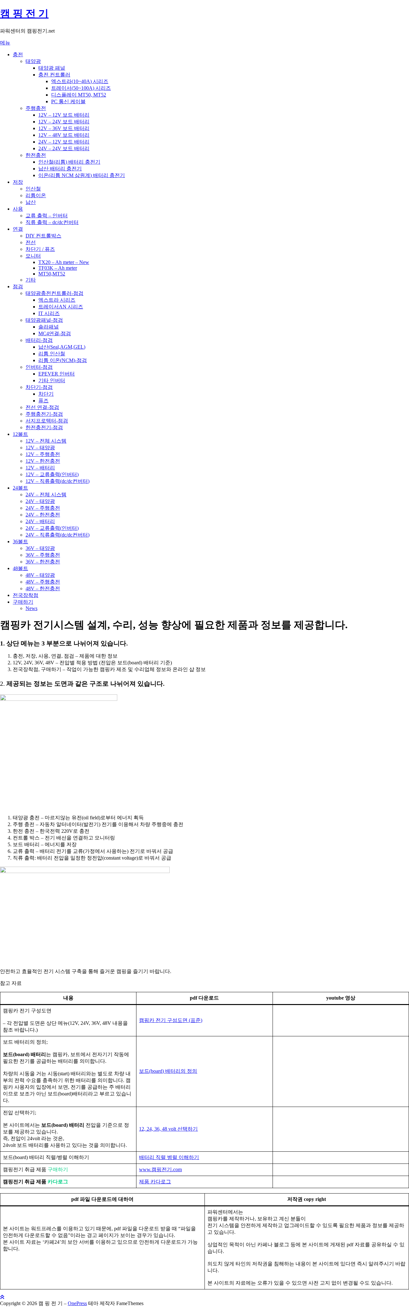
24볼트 (20, 488)
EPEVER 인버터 (56, 373)
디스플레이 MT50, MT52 (78, 94)
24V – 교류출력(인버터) (52, 528)
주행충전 (36, 108)
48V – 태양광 (40, 575)
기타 (31, 279)
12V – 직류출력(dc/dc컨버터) (57, 481)
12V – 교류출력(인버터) (52, 474)
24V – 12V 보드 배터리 (63, 141)
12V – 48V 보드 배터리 (63, 135)
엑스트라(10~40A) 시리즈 (79, 81)
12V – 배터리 (40, 467)
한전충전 (36, 155)
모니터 (33, 256)
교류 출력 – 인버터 (47, 215)
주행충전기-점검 (44, 414)
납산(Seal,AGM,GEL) (61, 347)
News (31, 608)
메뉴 (5, 42)
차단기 (46, 394)
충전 (18, 54)
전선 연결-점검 (42, 407)
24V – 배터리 (40, 521)
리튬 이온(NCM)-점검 (62, 360)
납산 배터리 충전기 (60, 168)
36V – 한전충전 (43, 561)
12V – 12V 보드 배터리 (63, 115)
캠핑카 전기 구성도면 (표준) (170, 1020)
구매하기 (23, 602)
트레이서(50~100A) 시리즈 (81, 88)
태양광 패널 (51, 68)
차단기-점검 (39, 387)
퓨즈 (43, 400)
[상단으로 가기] (2, 1297)
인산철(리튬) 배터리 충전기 (69, 162)
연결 (18, 229)
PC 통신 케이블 (68, 101)
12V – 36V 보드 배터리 (63, 128)
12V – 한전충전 (43, 461)
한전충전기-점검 (44, 427)
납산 (31, 202)
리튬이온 (36, 195)
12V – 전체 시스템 (46, 441)
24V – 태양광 (40, 501)
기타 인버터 (51, 380)
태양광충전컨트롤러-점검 (54, 293)
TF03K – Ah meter (57, 268)
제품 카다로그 (155, 1181)
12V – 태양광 (40, 447)
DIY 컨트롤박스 (43, 235)
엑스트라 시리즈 (56, 300)
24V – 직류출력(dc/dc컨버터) (57, 534)
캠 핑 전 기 (24, 13)
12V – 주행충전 (43, 454)
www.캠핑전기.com (160, 1169)
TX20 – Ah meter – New (63, 262)
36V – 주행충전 (43, 555)
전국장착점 (25, 595)
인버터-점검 (39, 367)
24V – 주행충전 (43, 508)
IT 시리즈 (49, 313)
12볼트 (20, 434)
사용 (18, 209)
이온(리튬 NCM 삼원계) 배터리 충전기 (81, 175)
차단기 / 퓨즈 (40, 249)
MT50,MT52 (51, 273)
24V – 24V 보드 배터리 (63, 148)
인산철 (33, 188)
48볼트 (20, 568)
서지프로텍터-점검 (47, 420)
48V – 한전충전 (43, 588)
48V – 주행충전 (43, 581)
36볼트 (20, 541)
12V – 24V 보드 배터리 (63, 121)
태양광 (33, 61)
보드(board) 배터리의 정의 (168, 1071)
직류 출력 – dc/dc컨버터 (52, 222)
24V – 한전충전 (43, 514)
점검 (18, 286)
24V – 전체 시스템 (46, 494)
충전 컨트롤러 (54, 74)
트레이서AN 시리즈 (60, 306)
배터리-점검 (39, 340)
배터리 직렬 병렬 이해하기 (169, 1157)
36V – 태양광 (40, 548)
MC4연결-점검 (54, 333)
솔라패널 (48, 326)
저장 (18, 182)
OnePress (77, 1303)
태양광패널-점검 (44, 320)
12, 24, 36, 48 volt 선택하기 (168, 1129)
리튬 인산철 (51, 353)
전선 (31, 242)
